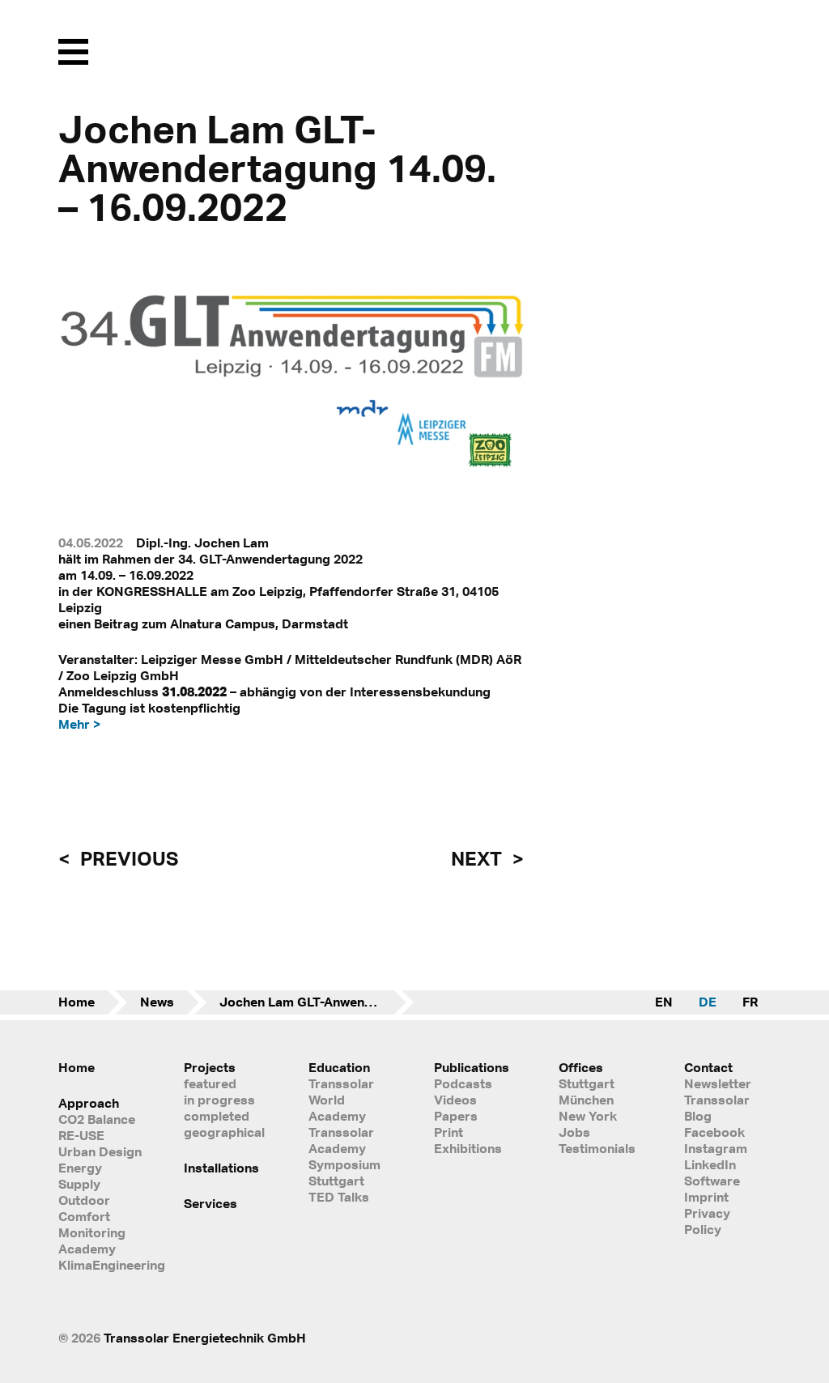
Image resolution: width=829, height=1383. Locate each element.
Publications (471, 1067)
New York (588, 1116)
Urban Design (100, 1151)
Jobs (574, 1132)
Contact (708, 1067)
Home (76, 1002)
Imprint (706, 1197)
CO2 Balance (96, 1119)
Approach (88, 1103)
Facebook (714, 1132)
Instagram (715, 1148)
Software (712, 1180)
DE (707, 1002)
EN (664, 1002)
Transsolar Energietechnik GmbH (205, 1338)
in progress (219, 1100)
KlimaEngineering (101, 1265)
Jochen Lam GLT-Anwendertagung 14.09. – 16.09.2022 (316, 1002)
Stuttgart (586, 1083)
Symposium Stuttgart (344, 1172)
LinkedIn (710, 1164)
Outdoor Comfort (84, 1208)
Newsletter (717, 1083)
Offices (581, 1067)
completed (216, 1116)
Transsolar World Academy (341, 1099)
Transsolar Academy (341, 1140)
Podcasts (463, 1083)
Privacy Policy (707, 1221)
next (478, 858)
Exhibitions (468, 1148)
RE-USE (81, 1135)
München (586, 1100)
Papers (456, 1116)
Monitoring (91, 1232)
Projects (210, 1067)
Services (210, 1203)
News (157, 1002)
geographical (224, 1132)
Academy (87, 1248)
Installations (221, 1168)
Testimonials (597, 1148)
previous (127, 858)
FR (750, 1002)
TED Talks (338, 1197)
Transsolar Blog (717, 1108)
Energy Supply (80, 1176)
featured (210, 1083)
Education (339, 1067)
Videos (455, 1100)
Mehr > (79, 724)
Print (448, 1132)
